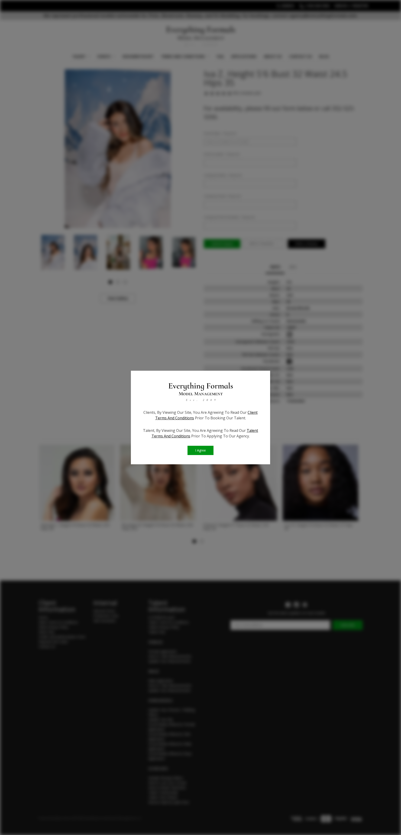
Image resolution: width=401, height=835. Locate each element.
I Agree (200, 450)
